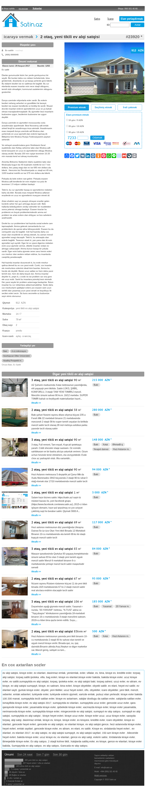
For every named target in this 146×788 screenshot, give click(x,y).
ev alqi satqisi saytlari (88, 732)
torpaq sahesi (104, 681)
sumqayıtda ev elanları (66, 703)
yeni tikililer (56, 690)
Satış (97, 19)
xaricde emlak (87, 694)
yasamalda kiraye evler (43, 707)
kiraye (42, 685)
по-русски (23, 8)
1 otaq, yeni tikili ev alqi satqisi (52, 493)
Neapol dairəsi (101, 449)
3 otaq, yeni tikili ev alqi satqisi (52, 380)
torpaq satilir (23, 677)
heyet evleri (9, 728)
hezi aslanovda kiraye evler (125, 724)
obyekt (44, 690)
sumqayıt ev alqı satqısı (107, 711)
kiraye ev (111, 673)
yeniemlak (72, 673)
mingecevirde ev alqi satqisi (76, 711)
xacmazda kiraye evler (95, 707)
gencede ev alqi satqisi (50, 724)
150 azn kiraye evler (114, 732)
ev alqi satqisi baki (85, 681)
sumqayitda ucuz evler (92, 703)
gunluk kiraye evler (28, 690)
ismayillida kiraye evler (15, 703)
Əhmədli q (117, 444)
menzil (134, 690)
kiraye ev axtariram (66, 698)
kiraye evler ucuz (95, 715)
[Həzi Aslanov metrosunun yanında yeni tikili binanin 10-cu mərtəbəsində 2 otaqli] (15, 647)
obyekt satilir (100, 685)
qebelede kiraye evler (69, 707)
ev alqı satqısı (51, 745)
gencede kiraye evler (46, 728)
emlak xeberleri (22, 694)
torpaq (53, 681)
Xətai (105, 444)
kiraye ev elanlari (68, 677)
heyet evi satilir (126, 685)
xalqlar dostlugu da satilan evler (97, 698)
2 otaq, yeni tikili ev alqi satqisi (70, 37)
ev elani (112, 685)
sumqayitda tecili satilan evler (37, 698)
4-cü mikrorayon (19, 351)
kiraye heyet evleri (53, 715)
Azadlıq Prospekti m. (12, 360)
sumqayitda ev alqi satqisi (34, 681)
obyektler (95, 690)
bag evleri (51, 677)
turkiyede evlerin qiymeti (63, 694)
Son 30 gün (60, 754)
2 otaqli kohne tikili (58, 741)
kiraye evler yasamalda (123, 707)
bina (101, 673)
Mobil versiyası (100, 775)
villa (42, 677)
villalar (90, 673)
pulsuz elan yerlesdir (107, 694)
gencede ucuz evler (118, 703)
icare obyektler (110, 690)
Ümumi (9, 754)
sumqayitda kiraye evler (46, 711)
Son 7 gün (42, 754)
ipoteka (35, 677)
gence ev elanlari (117, 741)
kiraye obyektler (82, 685)
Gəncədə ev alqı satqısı (73, 745)
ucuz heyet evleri (73, 690)
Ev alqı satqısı (39, 741)
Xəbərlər (37, 8)
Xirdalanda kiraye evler (122, 737)
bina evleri (66, 685)
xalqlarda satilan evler (128, 698)
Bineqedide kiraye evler (16, 741)
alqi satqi (16, 720)
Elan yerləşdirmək (132, 19)
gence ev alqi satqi (81, 737)
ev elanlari (39, 673)
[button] (141, 45)
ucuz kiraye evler (115, 715)
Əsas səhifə (9, 8)
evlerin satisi (100, 737)
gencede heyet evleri (24, 724)
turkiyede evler (40, 694)
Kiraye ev (97, 728)
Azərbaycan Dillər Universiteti (16, 356)
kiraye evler (25, 673)
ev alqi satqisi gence (97, 724)
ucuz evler (119, 681)
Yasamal (107, 606)
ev (96, 673)
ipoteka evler (66, 681)
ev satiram (53, 685)
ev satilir (14, 681)
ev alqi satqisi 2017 (40, 703)
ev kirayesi (83, 720)
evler (82, 673)
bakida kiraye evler (112, 677)
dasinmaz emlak (56, 673)
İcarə (110, 19)
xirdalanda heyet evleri (117, 728)
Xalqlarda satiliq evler (82, 741)
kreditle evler (124, 673)
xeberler (7, 694)
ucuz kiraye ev (48, 737)
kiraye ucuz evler (74, 715)
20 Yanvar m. (122, 606)
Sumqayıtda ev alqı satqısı (27, 745)
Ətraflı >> (36, 403)
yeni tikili (124, 690)
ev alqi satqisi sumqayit (24, 685)
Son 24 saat (25, 754)
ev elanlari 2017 (21, 732)
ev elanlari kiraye (74, 724)
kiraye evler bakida (89, 677)
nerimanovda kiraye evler (17, 711)
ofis (86, 690)
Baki (5, 351)
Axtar (138, 24)
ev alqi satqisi (10, 673)
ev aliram (132, 681)
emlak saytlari (25, 728)
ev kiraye (101, 741)
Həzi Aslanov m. (121, 449)
